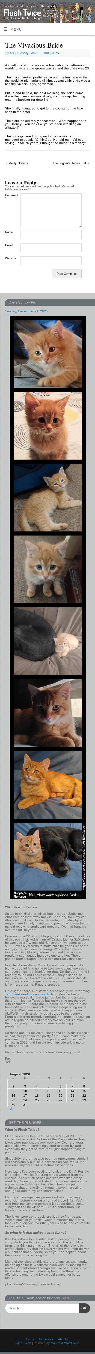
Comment (9, 197)
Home (30, 1339)
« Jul (11, 1108)
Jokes (55, 53)
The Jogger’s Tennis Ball (71, 163)
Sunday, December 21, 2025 (26, 311)
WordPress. (72, 1343)
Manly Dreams (17, 163)
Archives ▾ (46, 1339)
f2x (12, 53)
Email (9, 245)
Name (9, 232)
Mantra (55, 1343)
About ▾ (63, 1339)
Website (9, 258)
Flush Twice (23, 1343)
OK (82, 1308)
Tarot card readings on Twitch (27, 994)
